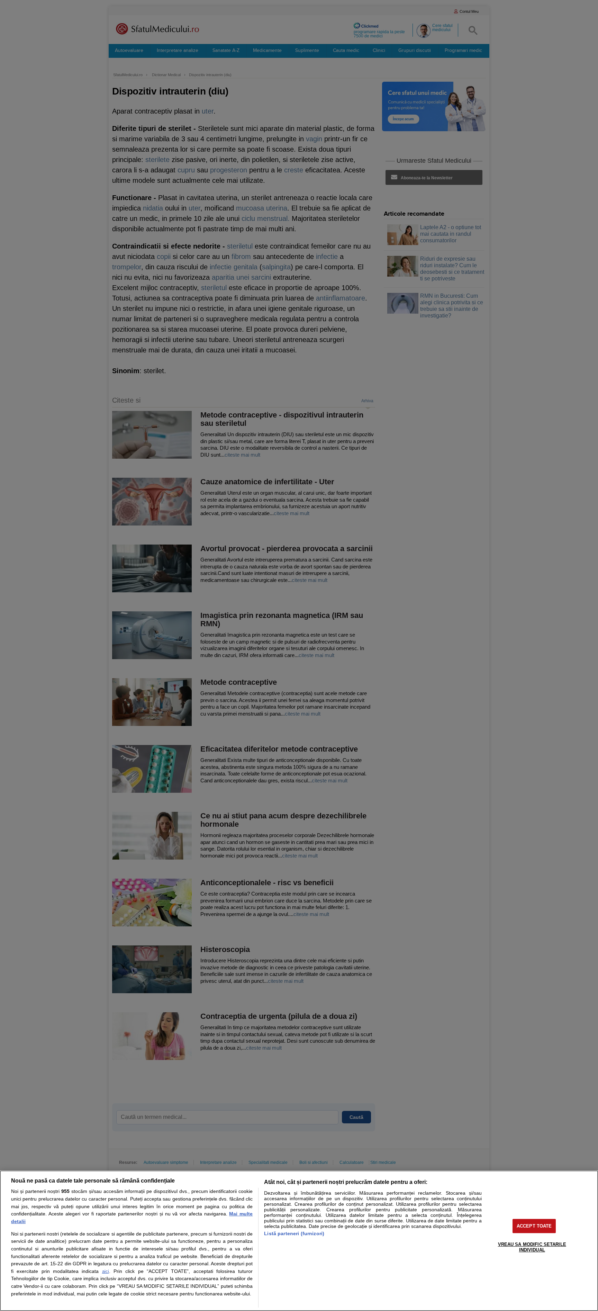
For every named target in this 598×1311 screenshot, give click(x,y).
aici (105, 1271)
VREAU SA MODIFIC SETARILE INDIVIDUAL (532, 1247)
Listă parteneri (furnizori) (294, 1233)
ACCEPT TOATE (534, 1226)
